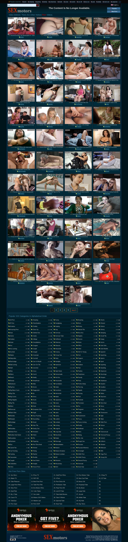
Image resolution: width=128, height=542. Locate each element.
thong (109, 409)
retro (107, 283)
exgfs (41, 412)
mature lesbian (64, 454)
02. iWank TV (12, 478)
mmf (64, 467)
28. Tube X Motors (59, 497)
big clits (19, 393)
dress (41, 396)
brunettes (19, 438)
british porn (19, 431)
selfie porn (86, 454)
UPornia (89, 18)
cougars (78, 126)
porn (25, 2)
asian (78, 305)
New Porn (114, 11)
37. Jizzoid (79, 494)
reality (86, 425)
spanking (109, 355)
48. (100, 497)
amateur (107, 82)
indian (64, 387)
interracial (64, 393)
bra (19, 425)
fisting (41, 451)
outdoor (86, 364)
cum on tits (41, 364)
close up (41, 329)
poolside (86, 400)
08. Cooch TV (12, 497)
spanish (109, 352)
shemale (107, 37)
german (64, 332)
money (86, 326)
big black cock (19, 390)
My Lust (61, 63)
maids (64, 438)
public (86, 412)
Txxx (32, 40)
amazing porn (19, 329)
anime (19, 336)
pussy (22, 37)
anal (93, 2)
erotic (41, 406)
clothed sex (41, 332)
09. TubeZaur (12, 500)
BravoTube (60, 40)
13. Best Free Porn (37, 481)
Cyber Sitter (102, 539)
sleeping (31, 2)
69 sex (19, 323)
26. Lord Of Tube (59, 491)
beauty (19, 380)
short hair (86, 467)
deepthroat (41, 380)
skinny (109, 329)
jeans (64, 403)
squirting (109, 364)
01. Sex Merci (12, 475)
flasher (41, 454)
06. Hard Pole (12, 491)
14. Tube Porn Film (37, 484)
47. (100, 494)
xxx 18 (80, 2)
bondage (19, 422)
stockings (109, 374)
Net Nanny (107, 539)
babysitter (107, 193)
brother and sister (19, 435)
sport (109, 361)
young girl (109, 457)
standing (109, 368)
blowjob (19, 419)
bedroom (19, 384)
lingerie (64, 428)
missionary (64, 463)
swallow (109, 387)
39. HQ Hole (80, 500)
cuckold (41, 358)
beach (107, 238)
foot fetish (41, 460)
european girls (41, 409)
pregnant (86, 409)
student (109, 384)
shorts (109, 320)
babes (107, 59)
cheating (41, 320)
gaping (64, 326)
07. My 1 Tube (12, 494)
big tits (22, 126)
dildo (41, 384)
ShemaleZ (117, 18)
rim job (86, 438)
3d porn (19, 320)
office (86, 345)
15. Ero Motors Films (37, 488)
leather (64, 419)
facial (41, 422)
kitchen (64, 409)
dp (41, 393)
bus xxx (87, 2)
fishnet (41, 447)
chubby (41, 326)
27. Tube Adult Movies (60, 494)
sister (66, 2)
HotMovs (32, 85)
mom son (106, 2)
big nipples (22, 149)
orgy (86, 361)
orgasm (86, 358)
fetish (78, 171)
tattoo (109, 393)
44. (100, 484)
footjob (41, 463)
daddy (99, 2)
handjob (21, 238)
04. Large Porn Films (14, 484)
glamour (64, 342)
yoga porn (109, 454)
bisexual (50, 283)
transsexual (22, 216)
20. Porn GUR (35, 504)
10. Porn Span (12, 504)
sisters (109, 326)
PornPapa (31, 18)
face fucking (41, 416)
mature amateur (64, 451)
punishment (86, 416)
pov (86, 406)
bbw (19, 371)
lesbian (22, 261)
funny (64, 320)
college (41, 339)
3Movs (89, 85)
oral (86, 355)
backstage (19, 361)
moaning (86, 320)
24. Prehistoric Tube (60, 484)
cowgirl (41, 352)
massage (64, 441)
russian (86, 444)
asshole (19, 352)
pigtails (86, 390)
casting (19, 454)
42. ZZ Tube (102, 478)
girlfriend (64, 339)
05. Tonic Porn (12, 488)
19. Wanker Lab (36, 500)
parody (86, 377)
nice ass (86, 332)
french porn (41, 467)
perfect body (86, 384)
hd (64, 368)
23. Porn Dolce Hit (59, 481)
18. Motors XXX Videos (38, 497)
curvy (41, 371)
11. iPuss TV (35, 475)
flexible (41, 457)
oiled (86, 348)
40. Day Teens (80, 504)
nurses (86, 339)
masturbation (64, 444)
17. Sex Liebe (35, 494)
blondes (50, 104)
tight (109, 416)
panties (86, 371)
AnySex (117, 63)
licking (64, 425)
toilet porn (109, 422)
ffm (41, 438)
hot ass (64, 377)
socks (109, 342)
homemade (64, 374)
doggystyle (41, 390)
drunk (60, 2)
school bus (53, 2)
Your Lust (31, 107)
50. (100, 504)
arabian (19, 339)
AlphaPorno (116, 40)
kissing (64, 406)
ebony (50, 216)
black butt (19, 412)
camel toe (19, 447)
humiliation (64, 384)
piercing (86, 387)
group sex (64, 355)
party (86, 380)
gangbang (64, 323)
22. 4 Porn (57, 478)
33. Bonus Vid (80, 481)
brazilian (19, 428)
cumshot (21, 59)
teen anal (109, 403)
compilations (41, 342)
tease (109, 400)
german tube (64, 336)
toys (109, 428)
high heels (64, 371)
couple (41, 348)
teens (50, 82)
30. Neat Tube (58, 504)
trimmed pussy (109, 435)
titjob (109, 419)
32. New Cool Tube (82, 478)
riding (86, 435)
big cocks (19, 396)
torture (109, 425)
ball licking (19, 364)
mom (107, 104)
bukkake (19, 441)
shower (109, 323)
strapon (109, 377)
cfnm (19, 467)
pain (86, 368)
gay (64, 329)
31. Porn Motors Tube (83, 475)
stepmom (114, 2)
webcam (109, 447)
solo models (109, 348)
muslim (73, 2)
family (45, 2)
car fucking (79, 104)
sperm (107, 171)
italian (78, 283)
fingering (41, 441)
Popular (114, 8)
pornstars (86, 403)
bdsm (19, 374)
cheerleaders (41, 323)
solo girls (109, 345)
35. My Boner (80, 488)
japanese (78, 37)
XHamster (60, 18)
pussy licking (86, 422)
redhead (86, 428)
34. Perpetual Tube (82, 484)
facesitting (41, 419)
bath (19, 368)
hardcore (64, 364)
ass (19, 345)
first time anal (41, 444)
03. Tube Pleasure (13, 481)
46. (100, 491)
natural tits (86, 329)
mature (107, 149)
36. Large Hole (80, 491)
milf (64, 457)
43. (100, 481)
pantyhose (86, 374)
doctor (41, 387)
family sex (41, 428)
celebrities (107, 126)
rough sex (86, 441)
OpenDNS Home (114, 539)
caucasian (19, 457)
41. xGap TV (103, 475)
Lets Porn (60, 85)
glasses (64, 345)
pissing (86, 393)
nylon (86, 342)
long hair (64, 431)
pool (86, 396)
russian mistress (86, 447)
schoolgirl (86, 451)
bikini (50, 193)
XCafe (32, 63)
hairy (64, 358)
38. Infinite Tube (81, 497)
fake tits (41, 425)
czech (41, 374)
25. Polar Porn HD (59, 488)
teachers (109, 396)
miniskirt (64, 460)
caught (19, 460)
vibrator (109, 444)
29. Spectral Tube (59, 500)
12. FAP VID (35, 478)
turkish (109, 438)
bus (19, 444)
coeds (79, 193)
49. (100, 500)
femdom (41, 431)
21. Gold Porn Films (60, 475)
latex (64, 412)
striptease (109, 380)
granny (39, 2)
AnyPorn (89, 63)
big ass (19, 387)
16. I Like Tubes (36, 491)
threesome (109, 412)
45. (100, 488)
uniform (109, 441)
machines (64, 435)
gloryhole (64, 348)
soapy (109, 339)
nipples (86, 336)
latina (64, 416)
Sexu (89, 40)
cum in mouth (41, 361)
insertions (21, 283)
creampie (78, 59)
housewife (64, 380)
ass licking (19, 348)
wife (109, 451)
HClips (117, 85)
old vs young (21, 171)
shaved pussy (86, 460)
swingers (107, 216)
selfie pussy (86, 457)
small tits (109, 336)
